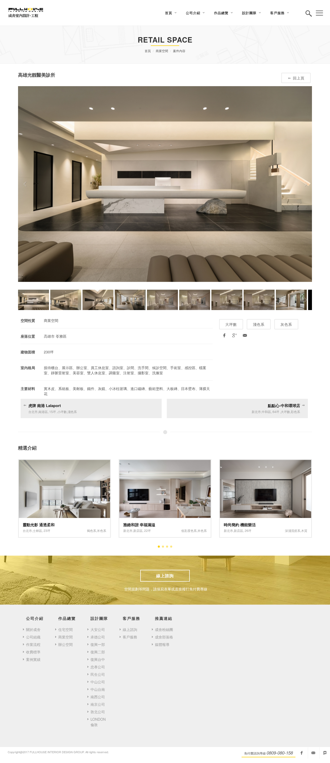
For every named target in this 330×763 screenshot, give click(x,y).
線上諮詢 (165, 576)
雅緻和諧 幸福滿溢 (39, 524)
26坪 (147, 530)
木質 (204, 530)
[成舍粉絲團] (301, 753)
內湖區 (238, 530)
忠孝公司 (97, 666)
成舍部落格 (164, 636)
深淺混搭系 (192, 530)
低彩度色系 (88, 530)
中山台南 (97, 689)
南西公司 (97, 696)
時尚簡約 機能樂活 (139, 524)
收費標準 (33, 651)
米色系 (101, 530)
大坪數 (231, 324)
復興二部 (97, 651)
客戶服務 (130, 636)
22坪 (47, 530)
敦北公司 (97, 711)
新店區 (37, 530)
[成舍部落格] (325, 753)
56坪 (248, 530)
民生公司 (97, 674)
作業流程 (33, 644)
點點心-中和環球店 (284, 405)
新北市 (27, 530)
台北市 (228, 530)
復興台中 (97, 659)
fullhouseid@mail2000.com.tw (313, 753)
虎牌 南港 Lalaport (44, 405)
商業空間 (162, 50)
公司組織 (33, 636)
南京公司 (97, 704)
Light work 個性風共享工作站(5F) (253, 524)
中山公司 (97, 681)
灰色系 (286, 324)
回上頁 (298, 77)
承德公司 (97, 636)
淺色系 (259, 324)
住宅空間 (65, 629)
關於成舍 (33, 629)
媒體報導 (162, 644)
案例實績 (33, 659)
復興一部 (97, 644)
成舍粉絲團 (164, 629)
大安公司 (97, 629)
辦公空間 (65, 644)
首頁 (148, 50)
